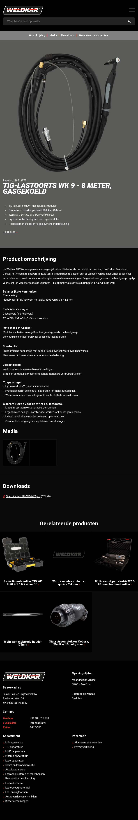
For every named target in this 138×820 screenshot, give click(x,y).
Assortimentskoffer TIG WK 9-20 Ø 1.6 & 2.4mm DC (23, 583)
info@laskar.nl (38, 722)
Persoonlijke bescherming (20, 778)
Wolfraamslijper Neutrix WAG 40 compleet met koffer (115, 583)
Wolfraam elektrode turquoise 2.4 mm (69, 583)
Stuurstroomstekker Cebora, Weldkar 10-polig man (69, 643)
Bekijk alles (9, 231)
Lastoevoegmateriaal (17, 787)
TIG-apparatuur (14, 747)
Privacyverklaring (84, 747)
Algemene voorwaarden (88, 742)
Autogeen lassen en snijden (21, 796)
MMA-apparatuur (15, 751)
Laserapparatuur (14, 760)
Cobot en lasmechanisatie (20, 765)
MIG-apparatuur (14, 742)
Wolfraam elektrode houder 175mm (23, 643)
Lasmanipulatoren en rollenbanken (25, 774)
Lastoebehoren (14, 783)
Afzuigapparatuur (15, 769)
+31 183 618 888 (39, 718)
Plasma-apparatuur (16, 756)
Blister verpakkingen (16, 801)
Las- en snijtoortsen (16, 792)
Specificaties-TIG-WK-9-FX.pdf (23, 496)
